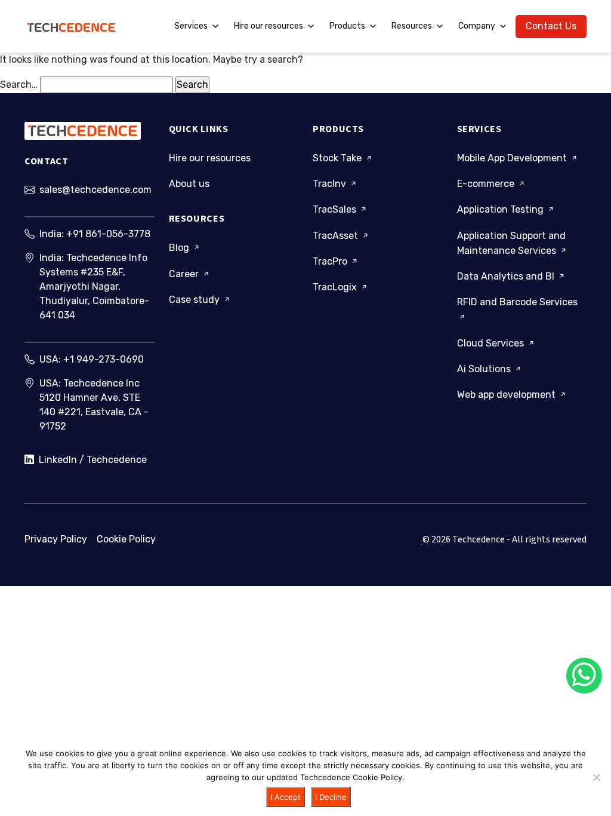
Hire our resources (268, 26)
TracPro (331, 261)
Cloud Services (491, 343)
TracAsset (336, 235)
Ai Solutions (485, 369)
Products (347, 26)
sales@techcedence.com (95, 189)
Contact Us (551, 26)
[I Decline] (596, 777)
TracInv (330, 183)
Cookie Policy (126, 539)
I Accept (285, 797)
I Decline (331, 797)
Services (191, 26)
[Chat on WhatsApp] (584, 676)
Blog (180, 247)
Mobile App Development (513, 158)
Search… (19, 84)
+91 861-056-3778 (108, 234)
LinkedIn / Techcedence (93, 459)
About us (189, 183)
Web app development (507, 394)
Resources (411, 26)
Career (185, 274)
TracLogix (336, 287)
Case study (195, 299)
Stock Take (338, 158)
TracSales (336, 209)
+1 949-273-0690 (103, 359)
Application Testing (501, 209)
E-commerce (487, 183)
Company (476, 26)
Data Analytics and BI (507, 276)
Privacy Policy (55, 539)
